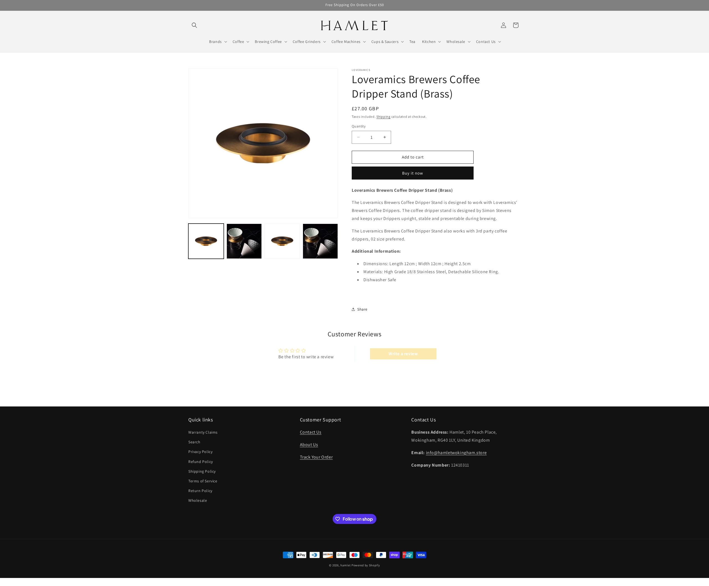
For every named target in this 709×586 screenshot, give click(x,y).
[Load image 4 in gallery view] (320, 241)
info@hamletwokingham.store (456, 453)
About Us (309, 444)
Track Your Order (316, 457)
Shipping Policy (202, 471)
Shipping (383, 116)
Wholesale (197, 500)
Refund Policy (200, 461)
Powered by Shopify (365, 565)
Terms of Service (202, 480)
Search (194, 442)
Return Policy (200, 490)
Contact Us (311, 432)
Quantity (359, 126)
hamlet (345, 565)
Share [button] (362, 309)
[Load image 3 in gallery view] (282, 241)
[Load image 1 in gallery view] (206, 241)
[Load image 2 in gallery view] (244, 241)
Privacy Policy (200, 451)
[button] (194, 25)
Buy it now (412, 173)
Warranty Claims (203, 432)
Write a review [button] (403, 354)
